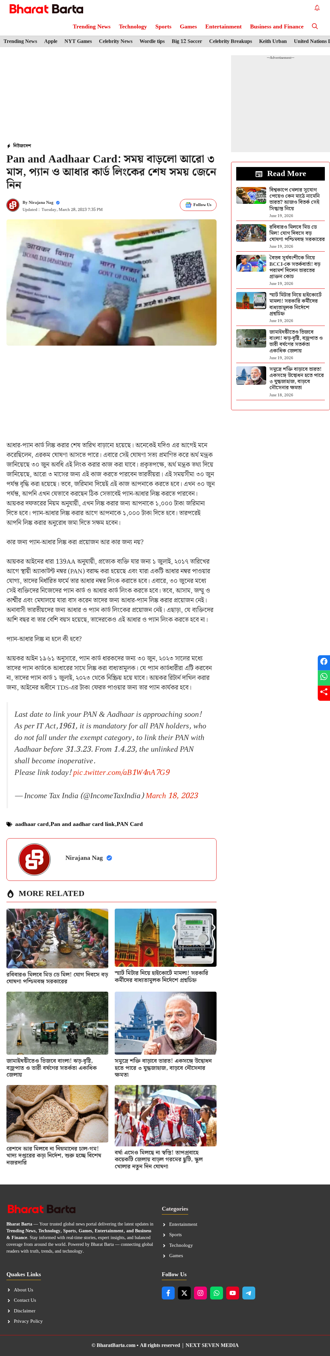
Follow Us (202, 205)
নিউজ (18, 146)
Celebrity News (115, 42)
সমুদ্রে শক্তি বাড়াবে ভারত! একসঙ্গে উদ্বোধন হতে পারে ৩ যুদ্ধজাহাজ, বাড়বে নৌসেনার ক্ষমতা (163, 1068)
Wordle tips (152, 42)
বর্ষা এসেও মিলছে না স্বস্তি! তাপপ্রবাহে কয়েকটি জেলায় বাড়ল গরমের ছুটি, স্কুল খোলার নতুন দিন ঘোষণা (159, 1159)
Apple (50, 42)
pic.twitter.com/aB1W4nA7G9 (121, 773)
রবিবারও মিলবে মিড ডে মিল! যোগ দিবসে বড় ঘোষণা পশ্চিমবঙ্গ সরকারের (57, 978)
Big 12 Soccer (187, 42)
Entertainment (223, 26)
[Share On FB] (324, 663)
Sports (163, 26)
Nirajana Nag (41, 202)
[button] (315, 27)
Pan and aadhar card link (83, 824)
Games (188, 26)
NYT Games (78, 42)
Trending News (92, 26)
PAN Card (130, 824)
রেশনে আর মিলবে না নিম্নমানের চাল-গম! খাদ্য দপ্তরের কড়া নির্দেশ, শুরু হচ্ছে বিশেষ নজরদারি (53, 1155)
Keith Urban (273, 42)
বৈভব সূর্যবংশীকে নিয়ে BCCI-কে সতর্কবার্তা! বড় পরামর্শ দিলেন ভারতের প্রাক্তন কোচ (294, 267)
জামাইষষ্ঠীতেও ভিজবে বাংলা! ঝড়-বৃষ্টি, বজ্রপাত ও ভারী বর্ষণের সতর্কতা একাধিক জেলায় (51, 1068)
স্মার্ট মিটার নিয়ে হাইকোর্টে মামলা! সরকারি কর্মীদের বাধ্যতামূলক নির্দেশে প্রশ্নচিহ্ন (161, 976)
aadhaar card (32, 824)
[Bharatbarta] (45, 9)
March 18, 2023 (172, 796)
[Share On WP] (324, 678)
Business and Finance (277, 26)
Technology (133, 26)
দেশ (27, 146)
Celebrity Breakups (230, 42)
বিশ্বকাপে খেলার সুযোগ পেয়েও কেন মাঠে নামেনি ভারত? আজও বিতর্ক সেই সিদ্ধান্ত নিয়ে (294, 199)
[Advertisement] (111, 95)
